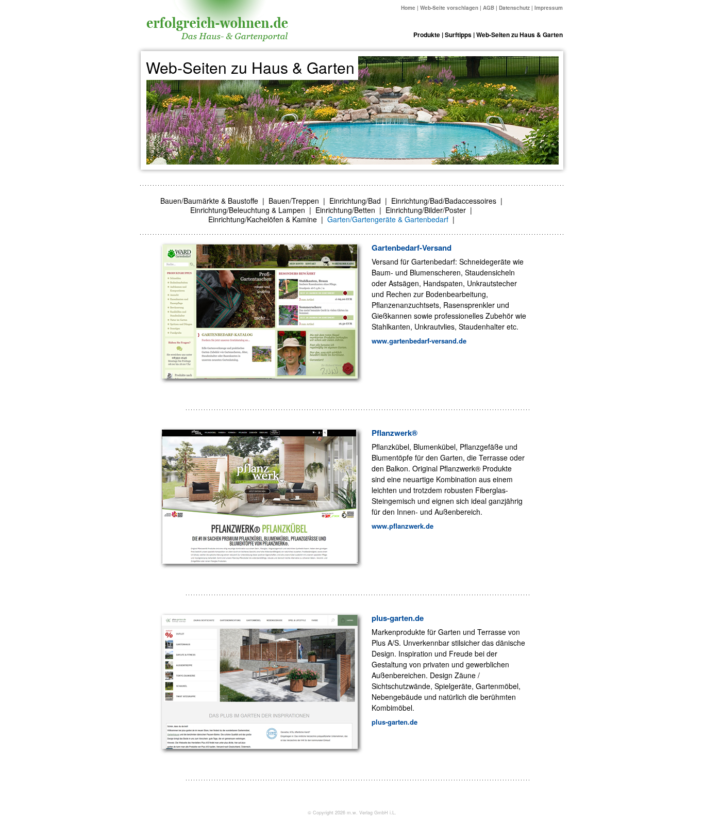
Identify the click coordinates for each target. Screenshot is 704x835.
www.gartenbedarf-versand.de (419, 341)
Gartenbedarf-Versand (411, 247)
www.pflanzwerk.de (402, 526)
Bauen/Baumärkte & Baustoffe (209, 200)
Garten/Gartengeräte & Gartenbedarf (387, 219)
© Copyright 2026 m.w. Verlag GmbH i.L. (352, 812)
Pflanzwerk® (394, 432)
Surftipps (458, 34)
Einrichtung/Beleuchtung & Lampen (247, 210)
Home (408, 7)
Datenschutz (514, 7)
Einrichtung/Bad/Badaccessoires (443, 200)
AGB (488, 7)
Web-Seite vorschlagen (449, 7)
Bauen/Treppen (294, 200)
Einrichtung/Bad (355, 200)
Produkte (426, 34)
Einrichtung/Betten (345, 210)
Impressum (548, 7)
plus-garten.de (398, 618)
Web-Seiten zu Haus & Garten (519, 34)
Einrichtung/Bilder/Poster (425, 210)
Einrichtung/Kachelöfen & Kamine (262, 219)
